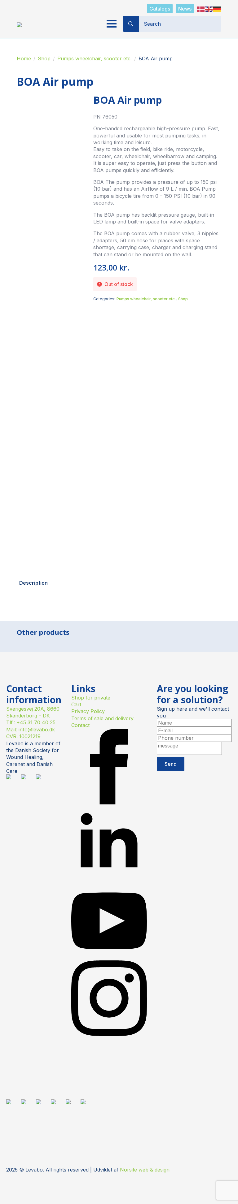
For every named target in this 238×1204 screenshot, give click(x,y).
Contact (80, 725)
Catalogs (159, 9)
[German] (217, 9)
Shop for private (90, 698)
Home (24, 58)
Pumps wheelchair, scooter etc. (94, 58)
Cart (76, 704)
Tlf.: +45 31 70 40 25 (30, 722)
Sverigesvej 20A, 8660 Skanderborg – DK (33, 712)
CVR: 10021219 (23, 736)
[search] (131, 24)
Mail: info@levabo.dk (30, 729)
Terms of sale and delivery (102, 718)
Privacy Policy (88, 711)
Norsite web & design (145, 1170)
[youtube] (109, 957)
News (185, 9)
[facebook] (109, 802)
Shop (44, 58)
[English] (209, 9)
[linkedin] (109, 880)
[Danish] (201, 9)
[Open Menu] (112, 24)
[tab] (33, 583)
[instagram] (109, 1034)
